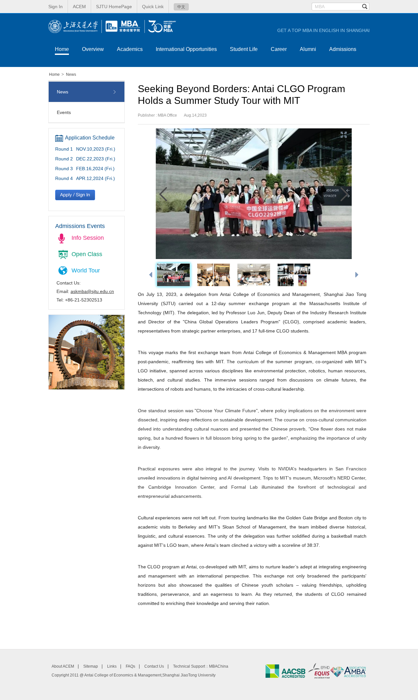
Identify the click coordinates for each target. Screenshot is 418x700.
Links (112, 666)
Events (64, 112)
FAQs (130, 666)
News (71, 74)
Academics (130, 49)
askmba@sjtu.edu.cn (92, 291)
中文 (181, 7)
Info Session (88, 238)
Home (62, 49)
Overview (93, 49)
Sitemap (90, 666)
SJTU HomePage (114, 6)
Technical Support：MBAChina (200, 666)
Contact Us (154, 666)
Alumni (308, 49)
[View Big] (344, 134)
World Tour (86, 270)
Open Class (87, 254)
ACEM (79, 6)
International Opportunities (186, 49)
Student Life (244, 49)
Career (279, 49)
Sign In (55, 6)
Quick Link (153, 6)
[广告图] (86, 387)
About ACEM (63, 666)
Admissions (342, 49)
